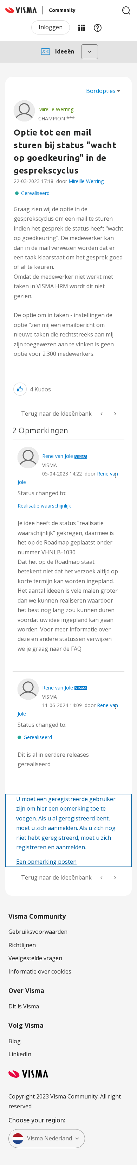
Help (98, 27)
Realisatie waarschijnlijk (44, 505)
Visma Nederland (49, 1138)
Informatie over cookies (39, 971)
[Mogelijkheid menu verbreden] (114, 414)
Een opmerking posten (46, 861)
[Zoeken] (126, 10)
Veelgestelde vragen (35, 958)
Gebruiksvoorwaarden (37, 932)
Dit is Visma (23, 1006)
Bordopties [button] (101, 91)
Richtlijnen (22, 945)
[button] (20, 389)
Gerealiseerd (35, 193)
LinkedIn (19, 1054)
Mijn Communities (81, 27)
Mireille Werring (86, 181)
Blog (14, 1041)
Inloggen (51, 27)
